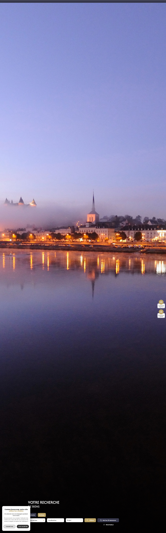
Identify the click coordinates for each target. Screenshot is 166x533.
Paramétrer (9, 526)
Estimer (41, 515)
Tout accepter (22, 526)
